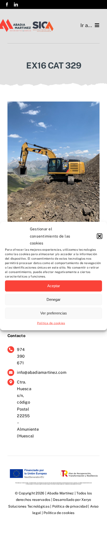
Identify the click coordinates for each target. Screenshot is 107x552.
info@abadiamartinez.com (41, 372)
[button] (99, 236)
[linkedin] (16, 4)
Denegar (53, 299)
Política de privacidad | (71, 506)
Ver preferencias (53, 313)
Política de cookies (51, 323)
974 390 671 (21, 356)
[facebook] (7, 4)
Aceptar (53, 286)
